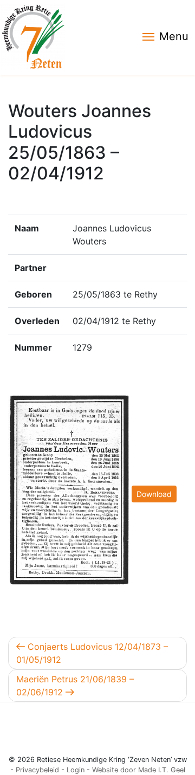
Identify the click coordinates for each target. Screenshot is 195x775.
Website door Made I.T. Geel (138, 770)
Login (75, 770)
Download (154, 494)
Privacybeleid (37, 770)
